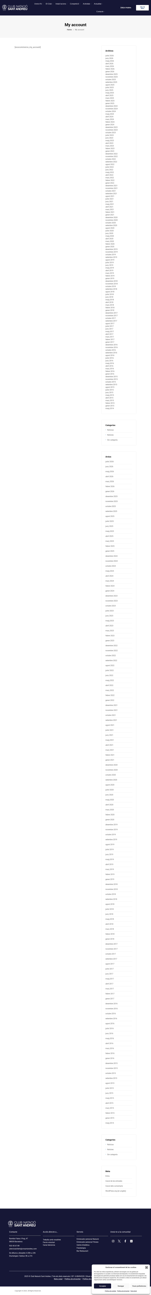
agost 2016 (109, 355)
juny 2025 (109, 90)
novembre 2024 (111, 109)
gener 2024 (109, 125)
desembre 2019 (111, 249)
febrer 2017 (109, 339)
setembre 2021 (111, 194)
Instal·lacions (61, 4)
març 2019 (109, 273)
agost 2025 (109, 85)
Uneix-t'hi (38, 4)
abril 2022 (109, 175)
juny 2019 (109, 265)
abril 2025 (109, 95)
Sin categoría (112, 440)
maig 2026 (109, 61)
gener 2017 (109, 342)
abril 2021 (109, 207)
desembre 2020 (111, 217)
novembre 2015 (111, 379)
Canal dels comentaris (114, 1186)
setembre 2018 (111, 289)
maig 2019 (109, 268)
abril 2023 (109, 143)
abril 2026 (109, 64)
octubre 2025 (110, 79)
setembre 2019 (111, 257)
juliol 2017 (109, 326)
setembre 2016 (111, 353)
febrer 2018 (109, 308)
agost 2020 (109, 228)
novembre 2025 (111, 77)
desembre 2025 (111, 74)
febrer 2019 (109, 276)
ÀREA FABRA (125, 8)
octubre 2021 (110, 191)
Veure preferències (139, 1286)
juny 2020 (109, 233)
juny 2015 (109, 392)
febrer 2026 (109, 69)
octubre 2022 (110, 159)
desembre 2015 (111, 377)
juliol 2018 (109, 294)
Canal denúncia (49, 1245)
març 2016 (109, 369)
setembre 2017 (111, 321)
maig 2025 (109, 93)
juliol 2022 (109, 167)
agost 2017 (109, 323)
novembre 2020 (111, 220)
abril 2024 (109, 117)
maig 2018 (109, 300)
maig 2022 (109, 172)
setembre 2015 (111, 384)
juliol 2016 (109, 358)
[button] (146, 1267)
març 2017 (109, 337)
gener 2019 (109, 278)
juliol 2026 (109, 56)
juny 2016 (109, 361)
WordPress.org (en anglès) (115, 1191)
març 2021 (109, 209)
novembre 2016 (111, 347)
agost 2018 (109, 292)
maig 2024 (109, 114)
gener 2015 (109, 406)
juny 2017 (109, 329)
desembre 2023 (111, 127)
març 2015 (109, 400)
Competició (74, 4)
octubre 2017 (110, 318)
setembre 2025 (111, 82)
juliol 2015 (109, 390)
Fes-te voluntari (49, 1242)
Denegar (121, 1286)
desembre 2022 (111, 154)
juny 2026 (109, 58)
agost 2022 (109, 164)
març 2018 (109, 305)
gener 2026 (109, 72)
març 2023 (109, 146)
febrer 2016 (109, 371)
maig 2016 (109, 363)
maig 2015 (109, 395)
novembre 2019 (111, 252)
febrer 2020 (109, 244)
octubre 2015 (110, 382)
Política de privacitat (123, 1291)
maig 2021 (109, 204)
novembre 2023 (111, 130)
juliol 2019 (109, 262)
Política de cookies (110, 1291)
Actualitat (97, 4)
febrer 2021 (109, 212)
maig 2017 (109, 331)
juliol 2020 (109, 231)
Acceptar (102, 1286)
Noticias (110, 430)
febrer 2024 (109, 122)
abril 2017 (109, 334)
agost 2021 (109, 196)
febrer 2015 (109, 403)
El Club (49, 4)
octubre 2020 (110, 223)
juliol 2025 (109, 87)
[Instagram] (113, 1241)
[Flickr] (131, 1241)
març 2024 (109, 119)
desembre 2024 (111, 106)
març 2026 (109, 66)
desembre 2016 (111, 345)
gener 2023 (109, 151)
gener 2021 (109, 215)
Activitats (86, 4)
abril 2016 (109, 366)
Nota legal (134, 1291)
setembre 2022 (111, 162)
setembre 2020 (111, 225)
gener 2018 (109, 310)
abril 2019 (109, 270)
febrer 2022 (109, 180)
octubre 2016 (110, 350)
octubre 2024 (110, 111)
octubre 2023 (110, 133)
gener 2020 (109, 247)
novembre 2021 (111, 188)
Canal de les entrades (113, 1181)
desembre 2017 (111, 313)
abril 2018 (109, 302)
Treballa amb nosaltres (52, 1240)
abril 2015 (109, 398)
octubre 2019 (110, 255)
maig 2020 (109, 236)
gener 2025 (109, 103)
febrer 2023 (109, 148)
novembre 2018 (111, 284)
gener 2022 (109, 183)
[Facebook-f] (125, 1241)
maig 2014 (109, 408)
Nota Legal (58, 1279)
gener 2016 (109, 374)
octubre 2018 (110, 286)
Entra (107, 1176)
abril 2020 (109, 239)
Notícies (110, 435)
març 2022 (109, 178)
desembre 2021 (111, 186)
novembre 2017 (111, 316)
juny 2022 (109, 170)
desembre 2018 (111, 281)
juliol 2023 (109, 135)
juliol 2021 (109, 199)
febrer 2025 (109, 101)
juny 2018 (109, 297)
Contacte (99, 11)
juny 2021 (109, 201)
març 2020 (109, 241)
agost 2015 (109, 387)
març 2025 (109, 98)
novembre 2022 (111, 156)
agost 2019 (109, 260)
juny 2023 (109, 138)
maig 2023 (109, 140)
